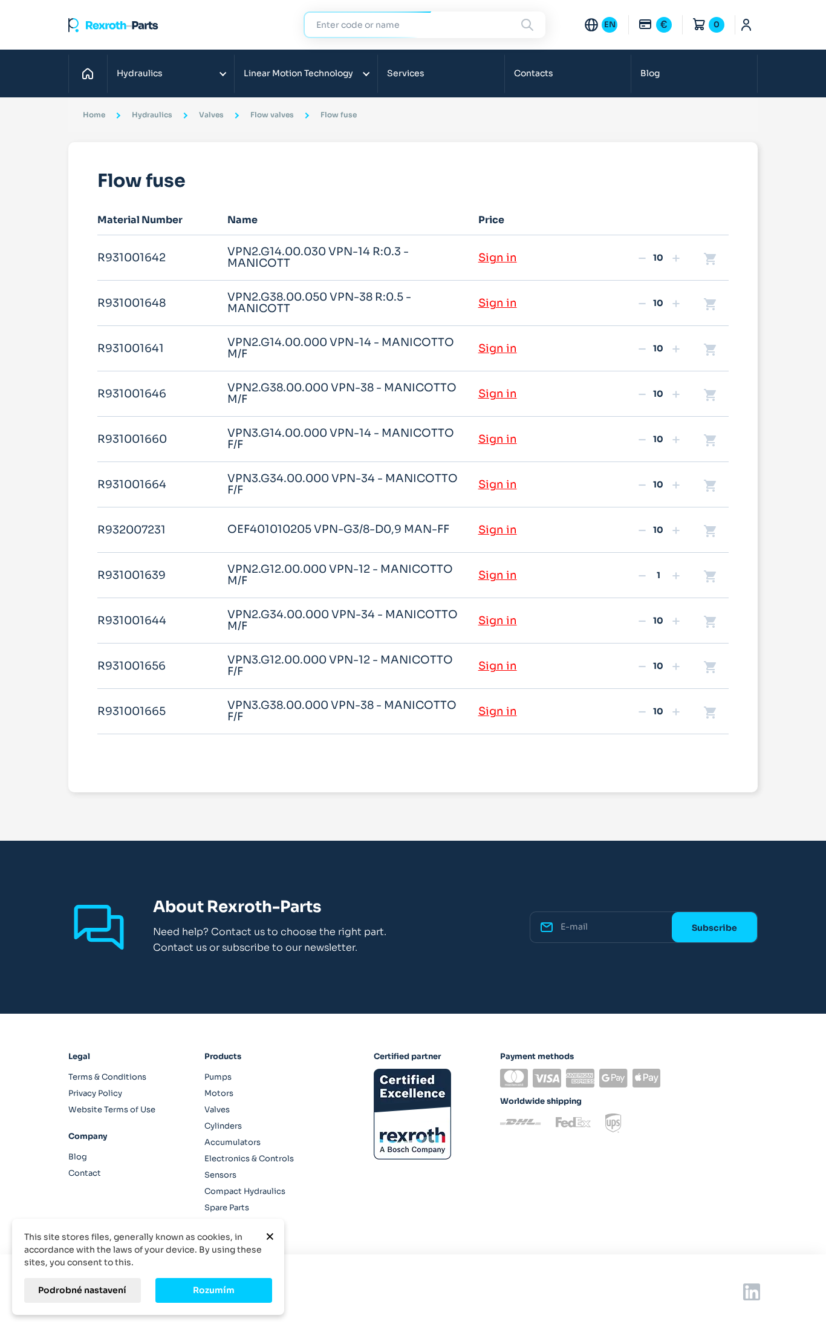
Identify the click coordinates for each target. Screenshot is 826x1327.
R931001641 (130, 348)
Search (529, 24)
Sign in (497, 257)
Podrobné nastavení (82, 1290)
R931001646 (131, 393)
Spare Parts (226, 1207)
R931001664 (131, 484)
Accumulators (232, 1142)
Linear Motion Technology (298, 73)
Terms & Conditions (107, 1077)
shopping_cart (710, 259)
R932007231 (131, 529)
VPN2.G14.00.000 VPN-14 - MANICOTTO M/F (340, 348)
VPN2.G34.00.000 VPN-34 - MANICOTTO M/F (342, 620)
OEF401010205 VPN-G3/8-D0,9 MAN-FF (338, 529)
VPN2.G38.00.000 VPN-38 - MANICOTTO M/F (342, 393)
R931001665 (131, 711)
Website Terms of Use (111, 1109)
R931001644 (131, 620)
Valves (217, 1109)
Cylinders (223, 1126)
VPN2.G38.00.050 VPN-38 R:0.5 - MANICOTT (319, 303)
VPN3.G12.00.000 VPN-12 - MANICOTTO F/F (340, 666)
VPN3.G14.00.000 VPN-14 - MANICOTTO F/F (340, 439)
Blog (650, 73)
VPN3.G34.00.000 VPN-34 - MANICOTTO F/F (342, 484)
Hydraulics (140, 73)
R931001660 (132, 439)
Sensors (220, 1175)
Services (405, 73)
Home (91, 73)
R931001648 (131, 303)
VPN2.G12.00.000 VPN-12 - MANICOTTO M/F (340, 575)
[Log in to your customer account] (746, 25)
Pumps (218, 1077)
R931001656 (131, 666)
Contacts (533, 73)
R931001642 (131, 257)
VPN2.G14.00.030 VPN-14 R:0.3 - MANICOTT (318, 257)
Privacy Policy (95, 1093)
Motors (218, 1093)
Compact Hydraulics (244, 1191)
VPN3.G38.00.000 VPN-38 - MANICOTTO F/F (342, 711)
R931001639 (131, 575)
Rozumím (214, 1290)
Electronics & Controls (249, 1158)
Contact (84, 1173)
